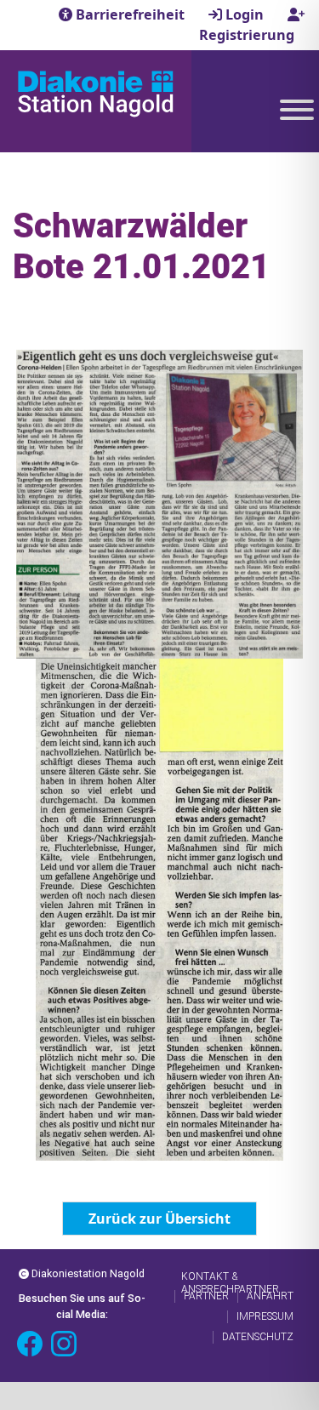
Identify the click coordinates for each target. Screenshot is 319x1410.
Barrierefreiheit (130, 14)
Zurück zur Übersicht (159, 1218)
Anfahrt (270, 1296)
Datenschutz (257, 1337)
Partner (206, 1296)
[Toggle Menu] (297, 110)
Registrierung (246, 35)
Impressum (264, 1316)
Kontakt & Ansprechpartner (230, 1276)
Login (244, 14)
